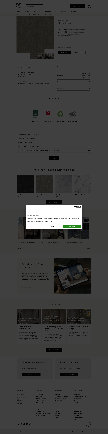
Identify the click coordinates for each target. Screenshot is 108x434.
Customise (53, 226)
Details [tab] (54, 211)
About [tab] (72, 211)
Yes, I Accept (72, 226)
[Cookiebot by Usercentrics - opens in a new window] (75, 207)
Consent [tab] (35, 211)
